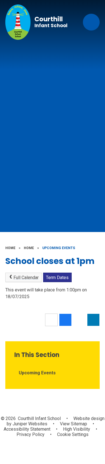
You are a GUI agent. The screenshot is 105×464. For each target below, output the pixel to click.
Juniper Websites (29, 423)
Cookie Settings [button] (72, 434)
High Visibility (76, 429)
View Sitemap (73, 423)
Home (10, 248)
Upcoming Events (58, 248)
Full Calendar (26, 277)
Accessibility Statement (27, 429)
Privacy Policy (31, 434)
